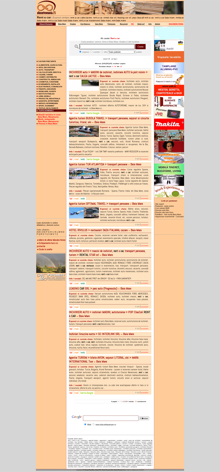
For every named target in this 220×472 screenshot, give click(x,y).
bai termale (79, 442)
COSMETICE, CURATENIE (48, 82)
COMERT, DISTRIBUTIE (47, 77)
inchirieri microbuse (133, 450)
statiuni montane (113, 462)
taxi (133, 462)
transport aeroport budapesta (115, 463)
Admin (157, 24)
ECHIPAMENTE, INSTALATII (49, 84)
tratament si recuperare (105, 465)
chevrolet (84, 443)
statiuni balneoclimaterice (96, 462)
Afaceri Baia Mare (90, 470)
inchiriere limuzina (146, 447)
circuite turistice (94, 443)
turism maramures (138, 465)
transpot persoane (74, 465)
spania (83, 462)
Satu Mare (99, 24)
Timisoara (111, 24)
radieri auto (115, 457)
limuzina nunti (135, 452)
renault (80, 458)
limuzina (86, 452)
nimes (149, 453)
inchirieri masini (86, 450)
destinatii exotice (103, 445)
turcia (123, 465)
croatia (131, 443)
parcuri (143, 455)
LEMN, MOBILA (44, 96)
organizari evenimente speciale (128, 455)
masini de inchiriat (81, 453)
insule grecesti (147, 450)
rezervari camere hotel (130, 458)
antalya (119, 440)
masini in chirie (94, 453)
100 (104, 63)
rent (69, 440)
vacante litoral (90, 467)
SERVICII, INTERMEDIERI (48, 103)
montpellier (137, 453)
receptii (123, 457)
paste (149, 455)
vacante (81, 467)
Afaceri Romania (46, 24)
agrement (103, 440)
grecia (83, 447)
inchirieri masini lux (99, 450)
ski (144, 460)
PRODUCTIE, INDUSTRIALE (49, 98)
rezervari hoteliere (145, 458)
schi (81, 460)
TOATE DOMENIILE (46, 110)
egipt (120, 445)
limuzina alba (95, 452)
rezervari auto (115, 458)
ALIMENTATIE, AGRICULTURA (50, 65)
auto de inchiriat (134, 440)
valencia (99, 467)
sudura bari (125, 462)
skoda (149, 460)
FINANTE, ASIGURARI (47, 89)
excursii (125, 445)
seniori (139, 460)
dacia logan (78, 445)
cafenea (117, 442)
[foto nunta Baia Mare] (51, 263)
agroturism (111, 440)
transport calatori (133, 463)
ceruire (77, 443)
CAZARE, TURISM (45, 75)
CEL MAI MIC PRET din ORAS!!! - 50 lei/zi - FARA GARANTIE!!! (100, 278)
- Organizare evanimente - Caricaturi (169, 217)
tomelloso (148, 462)
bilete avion (89, 442)
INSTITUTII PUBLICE (46, 94)
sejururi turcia (130, 460)
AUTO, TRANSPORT (46, 70)
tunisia (117, 465)
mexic (121, 453)
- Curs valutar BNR (161, 208)
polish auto (99, 457)
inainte (131, 401)
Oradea (73, 24)
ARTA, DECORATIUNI (46, 67)
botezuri (102, 442)
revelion (106, 458)
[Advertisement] (51, 41)
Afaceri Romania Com (120, 470)
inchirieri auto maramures (113, 448)
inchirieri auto (97, 448)
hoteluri (96, 447)
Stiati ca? (141, 24)
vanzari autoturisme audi (111, 467)
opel (108, 455)
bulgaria (110, 442)
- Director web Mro (161, 210)
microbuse (128, 453)
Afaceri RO (98, 470)
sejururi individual (103, 460)
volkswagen (125, 467)
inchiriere (103, 447)
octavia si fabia (100, 455)
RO (132, 24)
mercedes (104, 453)
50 (107, 63)
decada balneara (90, 445)
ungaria (148, 465)
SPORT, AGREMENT (46, 106)
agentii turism (93, 440)
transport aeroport (97, 463)
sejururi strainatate (117, 460)
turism (128, 465)
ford (150, 445)
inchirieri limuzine (73, 450)
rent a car (75, 440)
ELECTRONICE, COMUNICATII (50, 87)
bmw (96, 442)
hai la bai (89, 447)
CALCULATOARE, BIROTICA (49, 72)
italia (80, 452)
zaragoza (134, 467)
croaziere (138, 443)
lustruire (70, 453)
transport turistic (146, 463)
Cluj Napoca (85, 24)
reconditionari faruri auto (135, 457)
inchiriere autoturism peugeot (129, 447)
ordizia (114, 455)
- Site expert (159, 204)
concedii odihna (115, 443)
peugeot (84, 457)
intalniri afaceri (73, 452)
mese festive (113, 453)
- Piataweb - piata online (164, 206)
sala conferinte (73, 460)
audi (125, 440)
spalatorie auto (73, 462)
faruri (145, 445)
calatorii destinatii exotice (130, 442)
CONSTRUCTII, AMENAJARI (49, 79)
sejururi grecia (90, 460)
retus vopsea (97, 458)
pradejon (107, 457)
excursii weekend (136, 445)
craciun (124, 443)
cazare (143, 442)
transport (87, 463)
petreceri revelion (74, 457)
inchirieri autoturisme (144, 448)
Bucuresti (124, 24)
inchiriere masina (75, 448)
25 (110, 63)
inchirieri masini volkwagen (116, 450)
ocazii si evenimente (86, 455)
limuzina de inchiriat (122, 452)
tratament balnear (88, 465)
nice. (144, 453)
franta (70, 447)
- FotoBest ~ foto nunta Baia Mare (167, 214)
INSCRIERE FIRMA (176, 24)
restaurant (88, 458)
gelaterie (76, 447)
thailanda (139, 462)
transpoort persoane (75, 463)
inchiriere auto (112, 447)
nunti (75, 455)
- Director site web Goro (163, 212)
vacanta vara (72, 467)
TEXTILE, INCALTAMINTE (48, 108)
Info (150, 24)
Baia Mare (62, 24)
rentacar (84, 440)
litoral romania (146, 452)
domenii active (53, 225)
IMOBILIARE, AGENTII (47, 91)
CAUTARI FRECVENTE (47, 61)
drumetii (113, 445)
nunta (70, 455)
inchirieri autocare (129, 448)
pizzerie (91, 457)
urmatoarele (141, 401)
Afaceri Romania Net (107, 470)
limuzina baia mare (107, 452)
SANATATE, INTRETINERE (48, 101)
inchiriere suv (86, 448)
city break (104, 443)
